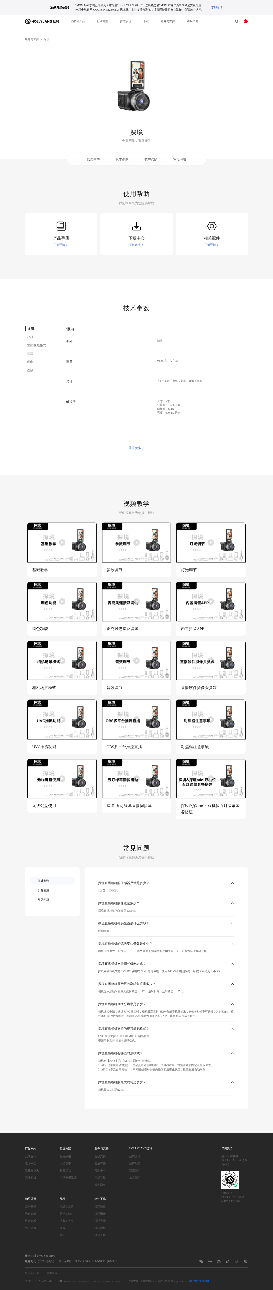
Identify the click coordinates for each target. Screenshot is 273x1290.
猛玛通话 (100, 1206)
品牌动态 (134, 1163)
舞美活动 (65, 1170)
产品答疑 (100, 1177)
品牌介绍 (134, 1156)
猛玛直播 (100, 1235)
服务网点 (100, 1184)
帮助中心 (100, 1170)
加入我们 (134, 1177)
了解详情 (216, 7)
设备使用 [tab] (43, 890)
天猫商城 (30, 1213)
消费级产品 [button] (78, 21)
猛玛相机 (100, 1227)
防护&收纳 (66, 1213)
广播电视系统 (68, 1177)
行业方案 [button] (102, 21)
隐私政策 (52, 1273)
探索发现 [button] (125, 21)
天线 (62, 1227)
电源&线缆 (66, 1206)
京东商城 (30, 1206)
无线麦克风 (32, 1170)
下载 (146, 21)
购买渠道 (192, 21)
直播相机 (30, 1177)
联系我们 (134, 1170)
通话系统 (30, 1163)
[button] (236, 21)
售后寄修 (100, 1163)
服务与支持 (168, 21)
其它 (62, 1235)
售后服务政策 (32, 1273)
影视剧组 (65, 1156)
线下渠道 (30, 1227)
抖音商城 (30, 1220)
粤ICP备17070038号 (199, 1281)
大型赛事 (65, 1163)
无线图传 (30, 1156)
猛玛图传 (100, 1213)
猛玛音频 (100, 1220)
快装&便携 (66, 1220)
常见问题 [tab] (43, 899)
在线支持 (100, 1156)
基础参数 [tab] (43, 880)
